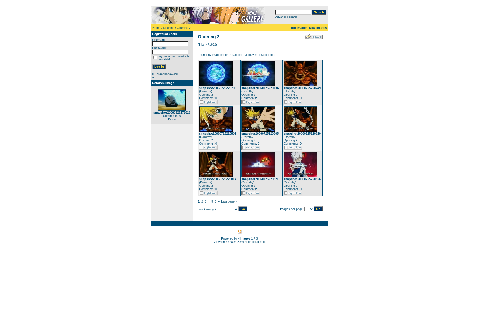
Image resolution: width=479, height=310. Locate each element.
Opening (168, 27)
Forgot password (166, 73)
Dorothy (205, 91)
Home (156, 27)
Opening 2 (206, 94)
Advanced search (286, 16)
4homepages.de (255, 241)
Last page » (229, 201)
